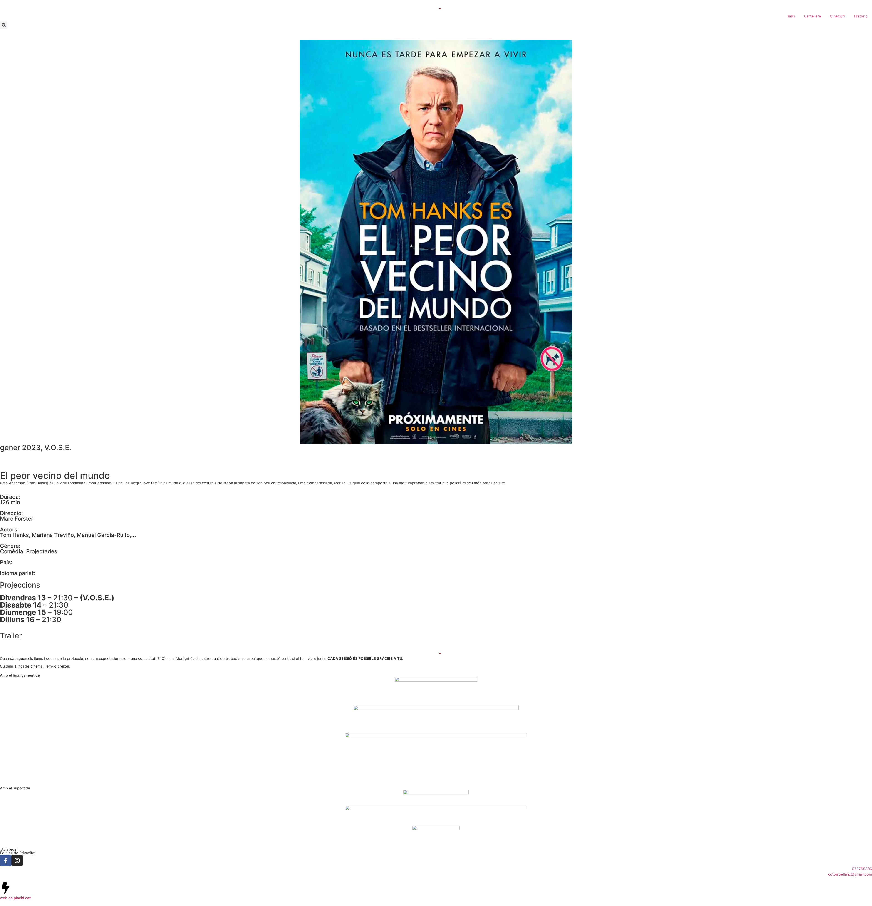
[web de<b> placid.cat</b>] (5, 888)
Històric (860, 16)
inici (791, 16)
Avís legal (8, 849)
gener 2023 (20, 447)
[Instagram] (17, 860)
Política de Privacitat (18, 853)
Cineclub (837, 16)
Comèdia (11, 551)
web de (15, 898)
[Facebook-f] (5, 860)
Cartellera (812, 16)
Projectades (41, 551)
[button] (3, 25)
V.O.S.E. (57, 447)
